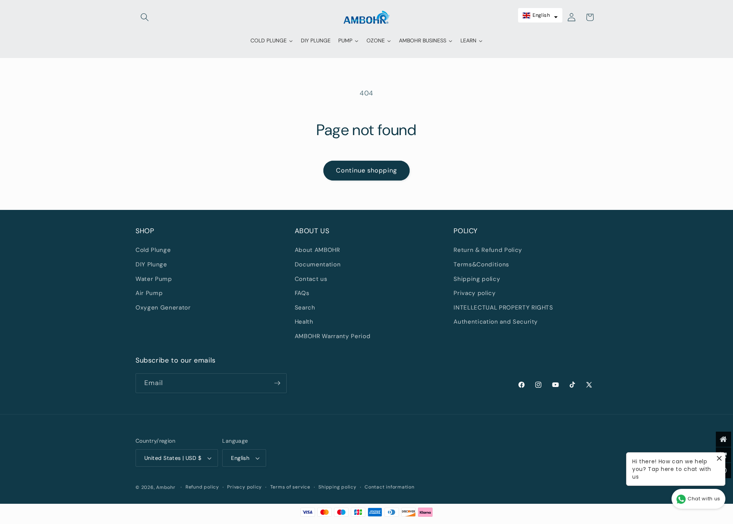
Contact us (311, 279)
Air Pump (149, 293)
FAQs (302, 293)
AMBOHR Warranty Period (333, 336)
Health (304, 322)
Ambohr (166, 487)
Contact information (390, 487)
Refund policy (202, 487)
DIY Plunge (151, 264)
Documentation (318, 264)
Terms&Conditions (481, 264)
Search (305, 307)
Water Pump (154, 279)
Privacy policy (475, 293)
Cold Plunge (153, 250)
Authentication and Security (496, 322)
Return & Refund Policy (488, 250)
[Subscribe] (277, 383)
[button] (145, 17)
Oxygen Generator (163, 307)
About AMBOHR (317, 250)
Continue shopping (366, 170)
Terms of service (290, 487)
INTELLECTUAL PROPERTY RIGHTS (503, 307)
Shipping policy (477, 279)
